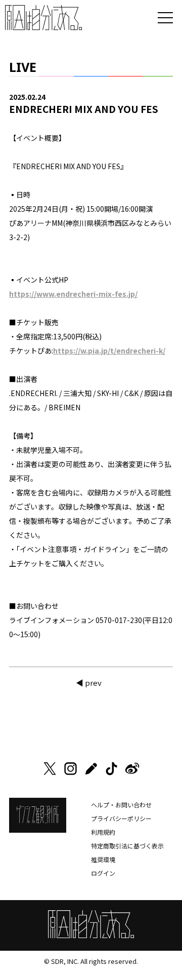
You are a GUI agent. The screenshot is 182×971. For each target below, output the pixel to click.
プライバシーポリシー (121, 818)
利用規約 (103, 832)
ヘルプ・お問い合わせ (121, 804)
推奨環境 (103, 859)
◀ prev (89, 682)
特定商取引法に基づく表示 (127, 845)
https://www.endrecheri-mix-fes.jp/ (73, 294)
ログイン (103, 873)
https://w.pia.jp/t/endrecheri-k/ (109, 350)
